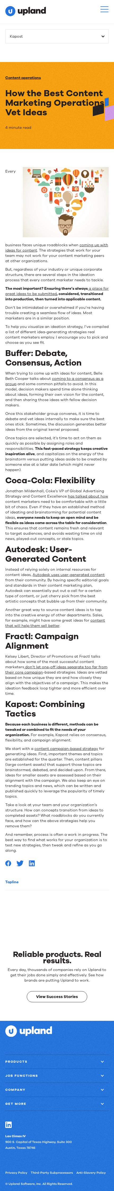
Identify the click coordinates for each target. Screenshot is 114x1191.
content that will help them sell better (55, 623)
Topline (12, 882)
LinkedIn (8, 1125)
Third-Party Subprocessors (52, 1173)
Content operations (23, 77)
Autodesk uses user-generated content (69, 574)
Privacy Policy (16, 1173)
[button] (104, 9)
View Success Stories (57, 996)
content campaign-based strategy (66, 748)
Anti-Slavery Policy (91, 1173)
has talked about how (88, 496)
